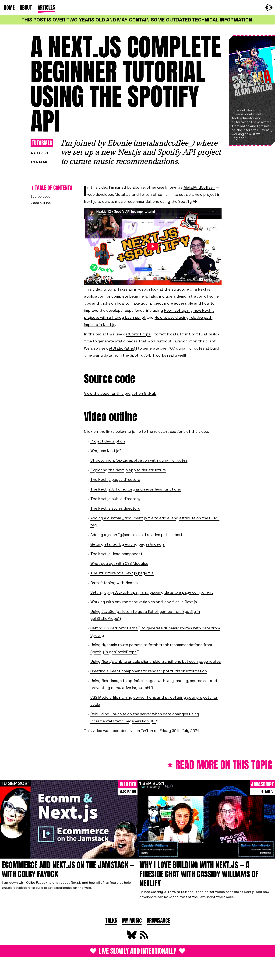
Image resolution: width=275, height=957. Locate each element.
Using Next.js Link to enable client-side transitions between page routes (155, 661)
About (26, 7)
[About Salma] (252, 71)
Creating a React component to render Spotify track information (148, 670)
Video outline (41, 203)
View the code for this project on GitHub (120, 393)
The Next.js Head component (116, 553)
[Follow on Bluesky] (131, 938)
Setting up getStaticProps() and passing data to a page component (151, 592)
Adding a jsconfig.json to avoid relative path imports (137, 534)
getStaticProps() (138, 334)
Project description (107, 441)
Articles (46, 7)
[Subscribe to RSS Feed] (143, 938)
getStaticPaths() (121, 348)
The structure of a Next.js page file (122, 573)
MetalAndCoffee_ (199, 187)
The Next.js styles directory (115, 508)
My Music (132, 920)
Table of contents (53, 188)
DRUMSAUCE (158, 920)
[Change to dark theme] (268, 7)
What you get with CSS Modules (119, 563)
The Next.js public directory (115, 498)
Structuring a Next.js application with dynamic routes (138, 460)
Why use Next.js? (105, 450)
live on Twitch (141, 730)
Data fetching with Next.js (114, 582)
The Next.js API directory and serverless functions (135, 489)
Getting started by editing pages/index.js (127, 544)
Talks (111, 920)
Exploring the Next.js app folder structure (128, 469)
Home (9, 7)
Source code (40, 196)
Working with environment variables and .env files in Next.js (143, 601)
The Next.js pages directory (115, 479)
